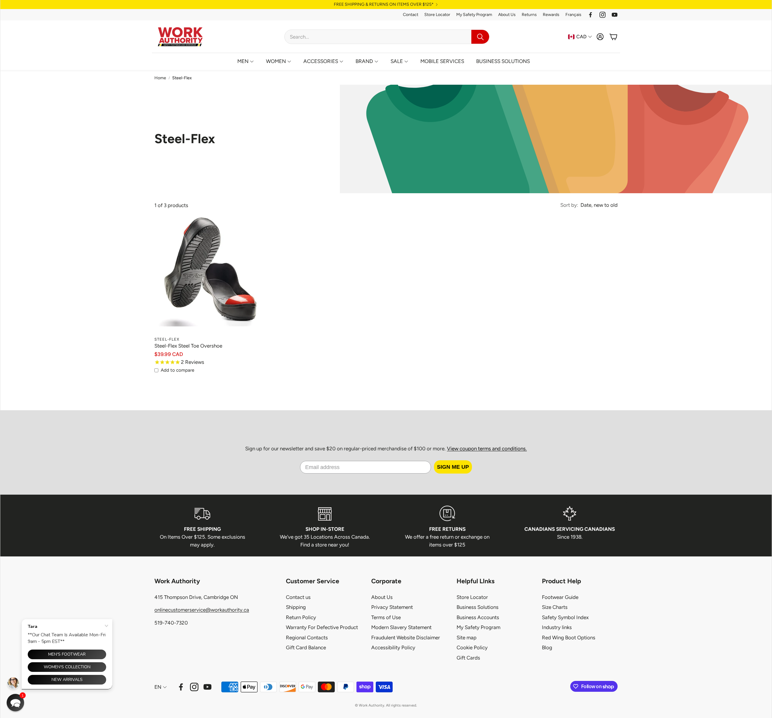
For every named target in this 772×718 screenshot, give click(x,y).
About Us (507, 14)
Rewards (551, 14)
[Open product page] (210, 277)
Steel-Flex (182, 77)
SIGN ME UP (453, 467)
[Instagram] (603, 15)
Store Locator (437, 14)
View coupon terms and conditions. (487, 449)
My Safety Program (474, 14)
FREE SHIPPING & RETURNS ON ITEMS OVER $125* (384, 4)
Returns (529, 14)
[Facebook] (590, 15)
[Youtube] (615, 15)
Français (573, 14)
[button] (387, 37)
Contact (410, 14)
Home (160, 77)
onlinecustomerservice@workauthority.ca (201, 610)
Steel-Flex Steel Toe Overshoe (188, 346)
